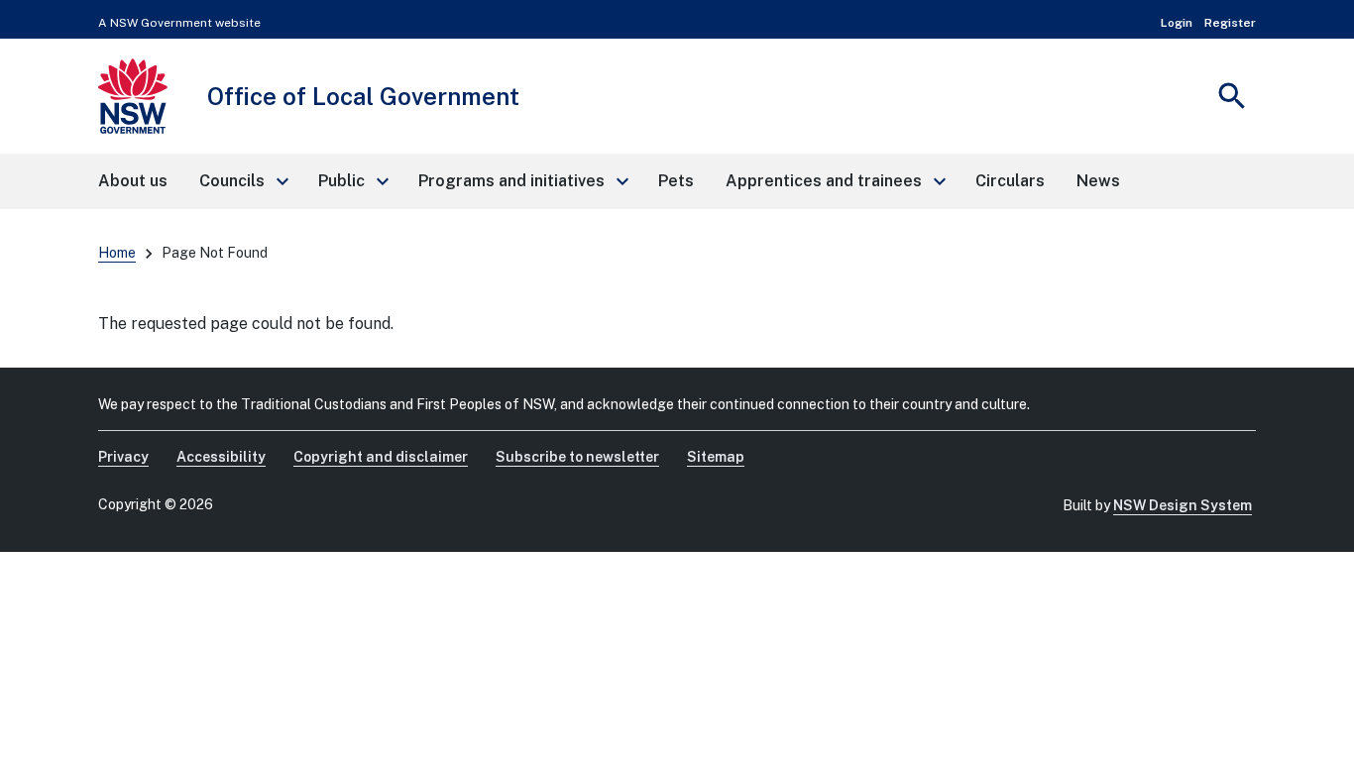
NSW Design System (1182, 505)
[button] (242, 181)
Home (117, 253)
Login (1176, 23)
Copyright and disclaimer (380, 457)
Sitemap (715, 457)
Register (1230, 23)
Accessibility (221, 457)
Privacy (123, 457)
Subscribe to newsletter (577, 457)
